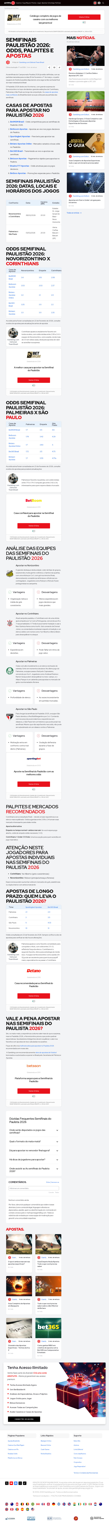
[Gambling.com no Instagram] (20, 1491)
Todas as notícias (73, 213)
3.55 (41, 458)
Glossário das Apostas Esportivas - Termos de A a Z (19, 1347)
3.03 (23, 285)
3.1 (40, 295)
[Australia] (11, 1504)
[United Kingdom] (6, 1504)
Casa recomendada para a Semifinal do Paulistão (34, 985)
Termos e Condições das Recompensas (86, 1473)
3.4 (22, 277)
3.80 (41, 445)
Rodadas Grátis (12, 1454)
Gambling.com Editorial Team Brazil (31, 62)
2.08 (53, 277)
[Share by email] (54, 67)
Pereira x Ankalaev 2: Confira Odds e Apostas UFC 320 (83, 74)
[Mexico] (90, 1504)
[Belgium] (22, 1504)
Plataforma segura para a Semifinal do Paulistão (34, 1080)
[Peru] (11, 1509)
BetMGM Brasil (17, 122)
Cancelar (51, 1192)
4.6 (53, 430)
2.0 (49, 912)
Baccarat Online (46, 1445)
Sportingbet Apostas (20, 136)
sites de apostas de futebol (46, 1052)
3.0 (40, 304)
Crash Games (45, 1449)
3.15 (40, 277)
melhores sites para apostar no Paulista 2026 (37, 1046)
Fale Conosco (78, 1458)
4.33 (49, 923)
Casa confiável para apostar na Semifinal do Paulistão (34, 514)
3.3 (22, 312)
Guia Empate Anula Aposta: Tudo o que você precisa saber (48, 1263)
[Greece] (58, 1504)
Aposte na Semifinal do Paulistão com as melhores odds (34, 773)
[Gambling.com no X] (7, 1491)
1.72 (27, 451)
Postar (57, 1192)
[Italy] (84, 1504)
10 (26, 928)
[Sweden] (27, 1509)
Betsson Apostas (18, 158)
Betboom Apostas (18, 129)
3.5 (41, 430)
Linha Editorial (78, 1449)
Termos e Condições (41, 1496)
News (16, 8)
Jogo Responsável (79, 1466)
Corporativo (78, 1462)
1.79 (27, 436)
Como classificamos (80, 1454)
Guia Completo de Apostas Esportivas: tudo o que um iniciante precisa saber (84, 161)
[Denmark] (48, 1504)
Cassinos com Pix (13, 1449)
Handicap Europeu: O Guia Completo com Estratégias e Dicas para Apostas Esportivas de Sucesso (85, 121)
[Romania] (17, 1509)
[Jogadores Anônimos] (76, 1518)
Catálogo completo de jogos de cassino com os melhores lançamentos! (45, 19)
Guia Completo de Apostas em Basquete (19, 1304)
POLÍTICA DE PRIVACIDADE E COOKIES (66, 1496)
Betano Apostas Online (21, 144)
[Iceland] (64, 1504)
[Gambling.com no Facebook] (15, 1491)
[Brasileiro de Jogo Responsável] (54, 1518)
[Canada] (37, 1504)
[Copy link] (59, 67)
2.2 (52, 304)
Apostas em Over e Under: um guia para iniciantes (84, 201)
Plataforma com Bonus (15, 1458)
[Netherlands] (95, 1504)
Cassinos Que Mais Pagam (16, 1445)
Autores (76, 1445)
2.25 (52, 312)
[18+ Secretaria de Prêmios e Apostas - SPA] (97, 1518)
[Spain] (22, 1509)
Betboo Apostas (18, 173)
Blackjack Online (46, 1441)
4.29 (53, 436)
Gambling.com (8, 8)
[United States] (32, 1509)
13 (48, 928)
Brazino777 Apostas (19, 166)
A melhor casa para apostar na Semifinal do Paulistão (34, 369)
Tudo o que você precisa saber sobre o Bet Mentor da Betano (47, 1305)
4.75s (54, 458)
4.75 (53, 451)
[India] (74, 1504)
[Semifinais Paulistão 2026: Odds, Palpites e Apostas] (32, 1504)
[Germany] (53, 1504)
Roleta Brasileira (46, 1454)
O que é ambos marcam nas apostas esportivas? (19, 1262)
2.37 (52, 285)
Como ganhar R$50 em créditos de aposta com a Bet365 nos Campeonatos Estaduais (48, 1349)
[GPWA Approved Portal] (31, 1518)
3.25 (22, 304)
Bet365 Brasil (16, 151)
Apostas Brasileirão (14, 1441)
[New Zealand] (100, 1504)
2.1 (26, 912)
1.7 (27, 430)
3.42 (41, 436)
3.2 (22, 295)
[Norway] (6, 1509)
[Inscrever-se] (95, 3)
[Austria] (17, 1504)
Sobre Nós (77, 1441)
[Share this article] (49, 67)
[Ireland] (79, 1504)
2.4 (52, 295)
